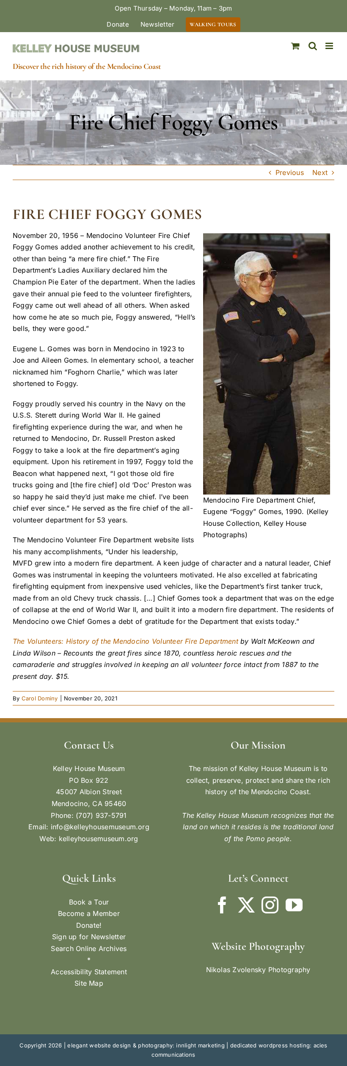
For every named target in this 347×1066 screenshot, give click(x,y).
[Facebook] (222, 905)
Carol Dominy (40, 698)
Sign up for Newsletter (89, 936)
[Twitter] (246, 905)
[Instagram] (270, 905)
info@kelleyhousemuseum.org (100, 827)
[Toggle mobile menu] (329, 45)
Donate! (89, 925)
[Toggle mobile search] (312, 45)
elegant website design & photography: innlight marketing (145, 1045)
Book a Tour (89, 902)
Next (320, 172)
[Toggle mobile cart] (295, 45)
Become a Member (89, 913)
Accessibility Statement (89, 972)
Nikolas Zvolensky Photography (258, 969)
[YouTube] (294, 905)
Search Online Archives (89, 948)
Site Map (88, 983)
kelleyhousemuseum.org (98, 838)
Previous (289, 172)
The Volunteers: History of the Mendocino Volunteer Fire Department (125, 641)
